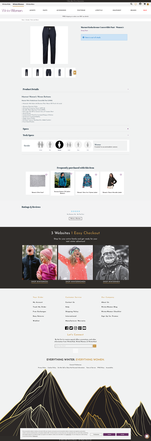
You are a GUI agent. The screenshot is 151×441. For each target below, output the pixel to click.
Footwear (81, 10)
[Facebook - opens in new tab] (66, 328)
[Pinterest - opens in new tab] (80, 328)
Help (67, 307)
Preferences (96, 434)
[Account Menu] (140, 4)
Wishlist (36, 321)
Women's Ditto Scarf (37, 192)
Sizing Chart (84, 30)
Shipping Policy (72, 311)
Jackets (32, 10)
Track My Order (39, 307)
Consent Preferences (75, 364)
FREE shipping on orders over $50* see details (75, 16)
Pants (45, 10)
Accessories (61, 10)
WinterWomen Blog (109, 307)
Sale (145, 10)
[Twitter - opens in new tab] (71, 328)
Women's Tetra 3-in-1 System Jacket (87, 192)
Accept (122, 434)
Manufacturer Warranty (75, 321)
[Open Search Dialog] (131, 4)
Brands (133, 10)
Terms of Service (91, 367)
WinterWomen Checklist (111, 311)
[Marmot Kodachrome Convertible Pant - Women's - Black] (26, 72)
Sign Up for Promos (109, 316)
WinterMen (30, 4)
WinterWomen (18, 4)
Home (23, 19)
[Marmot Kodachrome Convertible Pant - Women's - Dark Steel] (59, 72)
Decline (109, 434)
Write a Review (75, 218)
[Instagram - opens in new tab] (75, 328)
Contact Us (70, 302)
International (71, 316)
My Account (38, 302)
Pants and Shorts (35, 19)
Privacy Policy (42, 367)
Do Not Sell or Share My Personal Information (71, 367)
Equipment (117, 10)
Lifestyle (98, 10)
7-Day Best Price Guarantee (75, 1)
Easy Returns (38, 316)
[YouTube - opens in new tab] (84, 328)
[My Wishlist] (136, 4)
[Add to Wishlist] (46, 174)
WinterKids (6, 4)
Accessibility (109, 367)
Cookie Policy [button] (68, 434)
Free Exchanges (39, 311)
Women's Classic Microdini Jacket (112, 192)
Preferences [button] (35, 436)
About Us (105, 302)
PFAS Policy (100, 367)
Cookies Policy (52, 367)
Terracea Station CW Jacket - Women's (62, 192)
